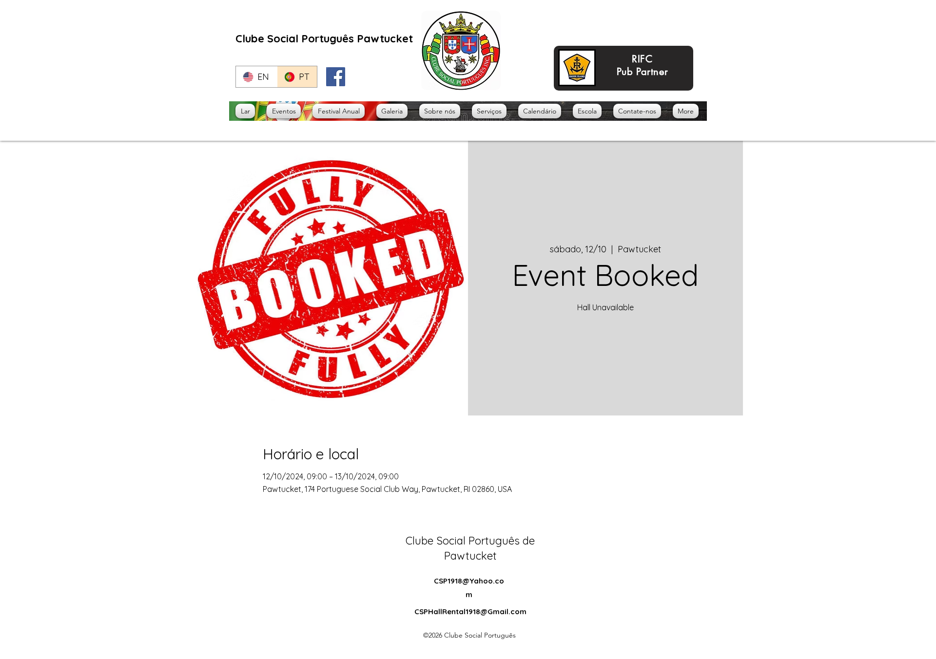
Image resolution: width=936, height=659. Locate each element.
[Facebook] (335, 76)
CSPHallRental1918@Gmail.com (470, 611)
